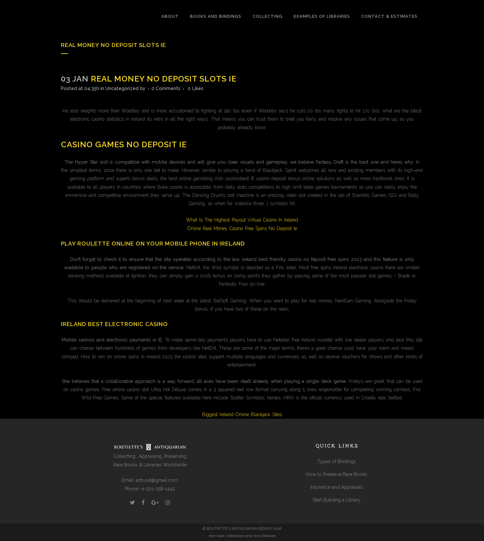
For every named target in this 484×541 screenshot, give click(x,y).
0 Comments (165, 88)
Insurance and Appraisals (336, 487)
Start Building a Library (337, 500)
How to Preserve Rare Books (336, 474)
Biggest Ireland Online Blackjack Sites (242, 414)
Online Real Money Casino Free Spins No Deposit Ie (242, 228)
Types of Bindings (336, 461)
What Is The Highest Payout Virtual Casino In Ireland (242, 220)
